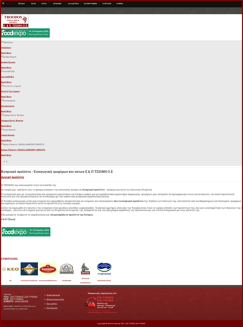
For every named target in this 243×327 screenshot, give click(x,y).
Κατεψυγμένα (7, 106)
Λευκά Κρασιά (7, 135)
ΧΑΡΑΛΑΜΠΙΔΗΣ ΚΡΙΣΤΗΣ (104, 280)
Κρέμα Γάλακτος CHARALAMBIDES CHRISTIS (23, 150)
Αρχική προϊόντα (12, 177)
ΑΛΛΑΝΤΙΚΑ (7, 77)
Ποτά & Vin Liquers (10, 91)
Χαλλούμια (6, 47)
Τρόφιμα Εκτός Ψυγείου (12, 120)
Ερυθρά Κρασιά (8, 62)
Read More (6, 53)
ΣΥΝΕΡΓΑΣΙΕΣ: (9, 258)
